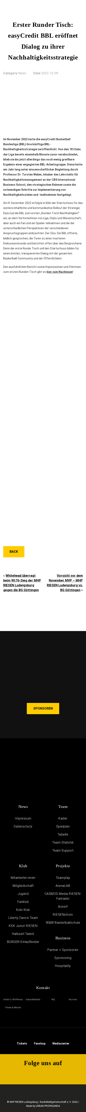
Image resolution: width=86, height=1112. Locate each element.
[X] (29, 1074)
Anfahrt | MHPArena (13, 999)
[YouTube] (56, 1074)
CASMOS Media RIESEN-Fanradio (63, 896)
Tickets (22, 1043)
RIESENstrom (63, 914)
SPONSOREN (43, 708)
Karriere (73, 999)
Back (14, 551)
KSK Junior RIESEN (23, 926)
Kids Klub (23, 910)
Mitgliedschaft (23, 886)
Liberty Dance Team (23, 918)
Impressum (23, 818)
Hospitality (63, 966)
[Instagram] (16, 1074)
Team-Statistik (63, 842)
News (23, 806)
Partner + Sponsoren (62, 950)
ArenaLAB (63, 886)
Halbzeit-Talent (23, 934)
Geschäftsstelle (33, 999)
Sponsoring (62, 958)
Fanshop (39, 1043)
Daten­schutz (23, 826)
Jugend (23, 894)
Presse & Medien (13, 1007)
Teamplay (63, 878)
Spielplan (63, 826)
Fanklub (23, 902)
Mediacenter (60, 1043)
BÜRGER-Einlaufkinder (23, 942)
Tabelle (63, 834)
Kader (62, 818)
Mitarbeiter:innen (23, 878)
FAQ (53, 999)
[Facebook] (43, 1074)
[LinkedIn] (70, 1074)
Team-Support (63, 850)
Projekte (63, 866)
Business (63, 938)
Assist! (63, 906)
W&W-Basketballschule (63, 922)
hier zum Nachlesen (60, 271)
